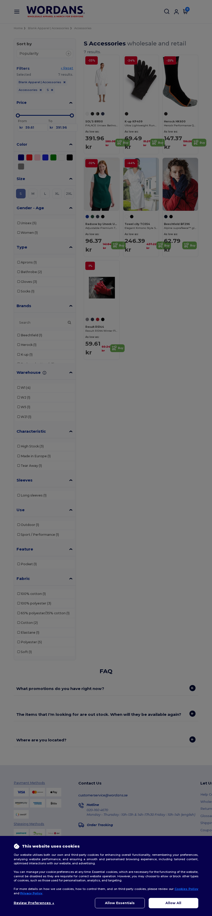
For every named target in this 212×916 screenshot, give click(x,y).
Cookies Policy (186, 889)
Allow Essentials (120, 903)
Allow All (173, 903)
